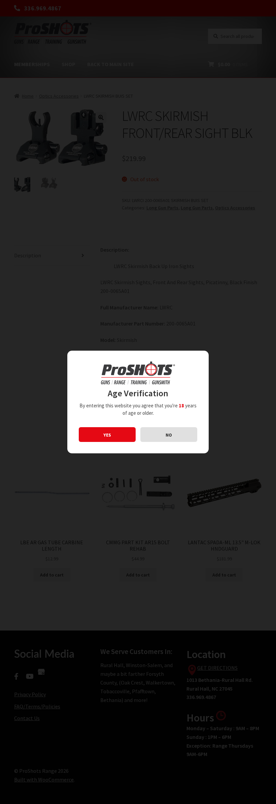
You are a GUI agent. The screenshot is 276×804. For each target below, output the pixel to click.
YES (107, 435)
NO (169, 435)
